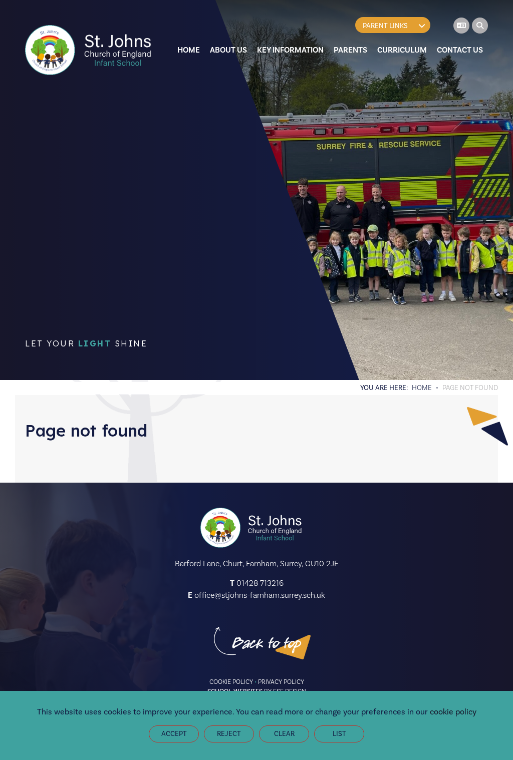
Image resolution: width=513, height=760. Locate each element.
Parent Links (385, 26)
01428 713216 (260, 583)
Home (422, 388)
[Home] (90, 50)
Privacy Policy (281, 681)
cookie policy (453, 711)
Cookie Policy (231, 681)
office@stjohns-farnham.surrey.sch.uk (259, 595)
